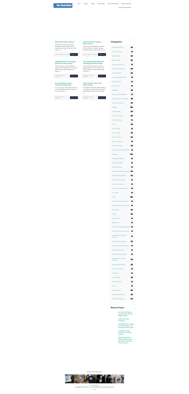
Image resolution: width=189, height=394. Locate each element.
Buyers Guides (116, 60)
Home (79, 3)
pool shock (115, 192)
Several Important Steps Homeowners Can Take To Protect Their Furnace (125, 340)
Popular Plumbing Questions (120, 201)
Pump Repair (115, 209)
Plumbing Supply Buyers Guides (121, 171)
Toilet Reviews (101, 3)
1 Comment (93, 54)
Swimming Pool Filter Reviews (120, 245)
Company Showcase (118, 64)
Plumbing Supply (117, 167)
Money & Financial (117, 141)
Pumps (114, 214)
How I (114, 124)
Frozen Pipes (116, 86)
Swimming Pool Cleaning (119, 241)
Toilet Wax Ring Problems (123, 320)
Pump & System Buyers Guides (120, 205)
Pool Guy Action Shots (118, 180)
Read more (74, 54)
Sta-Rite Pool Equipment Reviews (121, 227)
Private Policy (94, 385)
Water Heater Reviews (118, 294)
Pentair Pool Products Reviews (120, 150)
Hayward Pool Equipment (119, 94)
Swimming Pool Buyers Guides (120, 231)
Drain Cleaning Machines (119, 77)
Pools (113, 197)
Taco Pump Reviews (118, 269)
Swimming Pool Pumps (118, 264)
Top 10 (114, 286)
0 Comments (67, 54)
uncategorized (116, 290)
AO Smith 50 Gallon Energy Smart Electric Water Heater (125, 314)
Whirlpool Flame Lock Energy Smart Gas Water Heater (65, 62)
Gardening (115, 90)
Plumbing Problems (117, 162)
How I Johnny (116, 133)
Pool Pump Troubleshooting (120, 188)
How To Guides (116, 137)
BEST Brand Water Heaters (64, 42)
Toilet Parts (115, 273)
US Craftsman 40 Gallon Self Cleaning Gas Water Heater (93, 62)
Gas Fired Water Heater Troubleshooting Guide (63, 84)
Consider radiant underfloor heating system (124, 332)
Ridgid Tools (115, 222)
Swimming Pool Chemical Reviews (119, 236)
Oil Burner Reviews (117, 145)
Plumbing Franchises (118, 158)
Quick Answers (116, 218)
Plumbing (85, 3)
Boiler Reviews (116, 56)
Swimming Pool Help (118, 250)
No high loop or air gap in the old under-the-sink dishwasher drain (126, 325)
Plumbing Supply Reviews (125, 7)
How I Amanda (116, 128)
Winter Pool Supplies (118, 298)
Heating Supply (116, 111)
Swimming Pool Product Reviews (119, 259)
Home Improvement (117, 115)
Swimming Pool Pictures (119, 254)
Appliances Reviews (117, 47)
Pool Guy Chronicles (118, 184)
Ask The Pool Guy (117, 51)
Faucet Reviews (116, 81)
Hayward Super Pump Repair (120, 98)
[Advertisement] (94, 25)
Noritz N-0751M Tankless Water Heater (92, 43)
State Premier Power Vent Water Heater (92, 84)
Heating (93, 3)
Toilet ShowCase (117, 281)
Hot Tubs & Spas (117, 120)
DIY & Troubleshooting (113, 3)
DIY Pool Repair (116, 73)
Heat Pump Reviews (126, 3)
